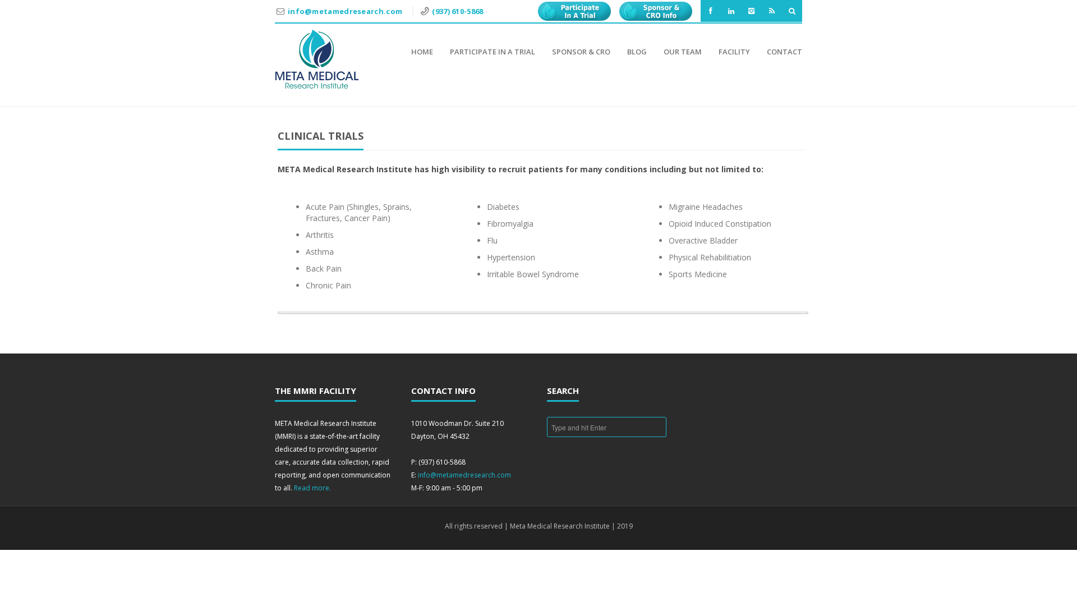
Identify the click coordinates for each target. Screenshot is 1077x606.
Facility (734, 52)
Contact (784, 52)
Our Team (683, 52)
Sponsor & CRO (581, 52)
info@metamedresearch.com (346, 11)
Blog (637, 52)
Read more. (312, 488)
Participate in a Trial (492, 52)
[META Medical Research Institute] (317, 59)
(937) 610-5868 (457, 11)
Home (422, 52)
